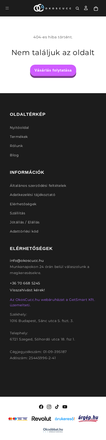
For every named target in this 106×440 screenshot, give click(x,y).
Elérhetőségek (23, 204)
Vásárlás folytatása (53, 70)
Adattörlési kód (24, 231)
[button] (7, 8)
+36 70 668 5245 (25, 283)
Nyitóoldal (19, 127)
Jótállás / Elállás (25, 222)
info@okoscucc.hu (27, 260)
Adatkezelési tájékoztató (32, 194)
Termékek (19, 136)
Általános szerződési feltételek (38, 185)
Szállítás (17, 213)
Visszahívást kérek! (27, 290)
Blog (14, 155)
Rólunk (16, 146)
